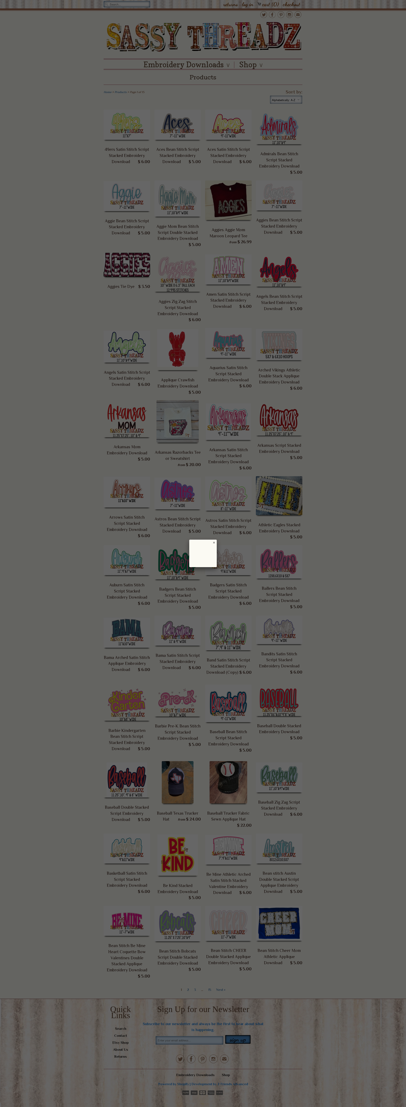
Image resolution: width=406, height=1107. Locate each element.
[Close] (213, 542)
